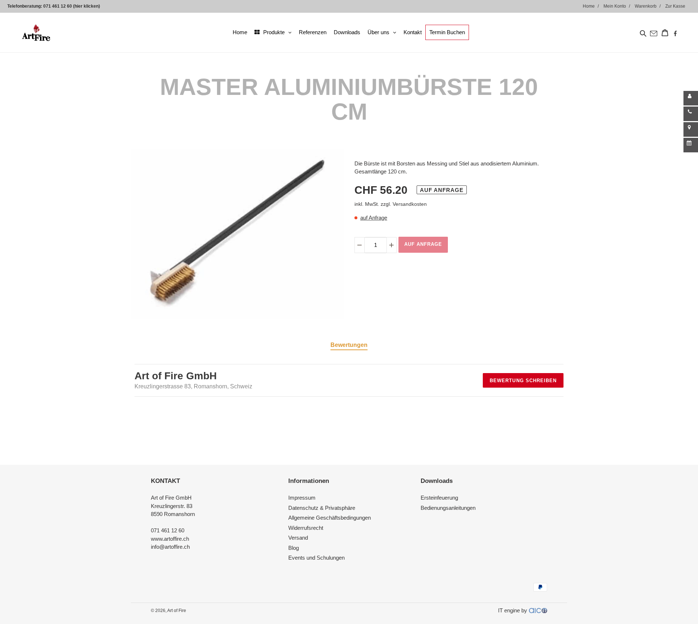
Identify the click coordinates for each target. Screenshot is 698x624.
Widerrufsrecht (305, 528)
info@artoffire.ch (170, 547)
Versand (298, 538)
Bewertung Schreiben (523, 380)
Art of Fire (176, 610)
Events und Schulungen (316, 558)
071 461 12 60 (167, 530)
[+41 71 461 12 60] (690, 114)
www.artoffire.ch (170, 539)
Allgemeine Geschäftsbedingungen (329, 518)
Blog (293, 548)
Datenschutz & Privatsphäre (321, 508)
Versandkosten (410, 204)
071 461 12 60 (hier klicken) (71, 6)
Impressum (302, 498)
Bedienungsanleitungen (448, 508)
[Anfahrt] (690, 129)
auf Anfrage (373, 218)
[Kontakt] (690, 98)
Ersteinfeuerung (439, 498)
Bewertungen (349, 345)
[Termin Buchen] (690, 145)
